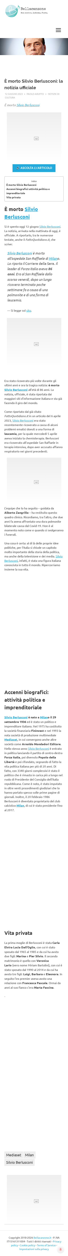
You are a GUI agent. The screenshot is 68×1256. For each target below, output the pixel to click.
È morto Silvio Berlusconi (21, 184)
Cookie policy (27, 1245)
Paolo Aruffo (35, 93)
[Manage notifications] (60, 1249)
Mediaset (10, 739)
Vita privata (13, 197)
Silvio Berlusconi (28, 105)
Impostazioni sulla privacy (34, 1249)
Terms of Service (46, 1245)
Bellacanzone (33, 9)
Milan (53, 258)
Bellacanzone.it (42, 1237)
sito (28, 310)
